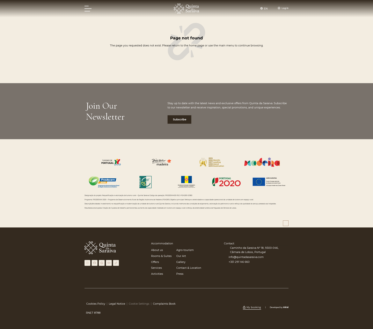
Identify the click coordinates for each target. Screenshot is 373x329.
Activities (157, 273)
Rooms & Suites (161, 256)
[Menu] (89, 8)
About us (157, 250)
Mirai (285, 307)
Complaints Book (164, 303)
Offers (155, 262)
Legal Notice (117, 303)
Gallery (180, 262)
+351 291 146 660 (239, 261)
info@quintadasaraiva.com (246, 257)
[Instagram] (87, 263)
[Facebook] (94, 263)
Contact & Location (188, 267)
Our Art (181, 256)
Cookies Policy (95, 303)
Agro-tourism (185, 250)
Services (156, 267)
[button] (265, 8)
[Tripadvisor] (109, 263)
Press (179, 273)
